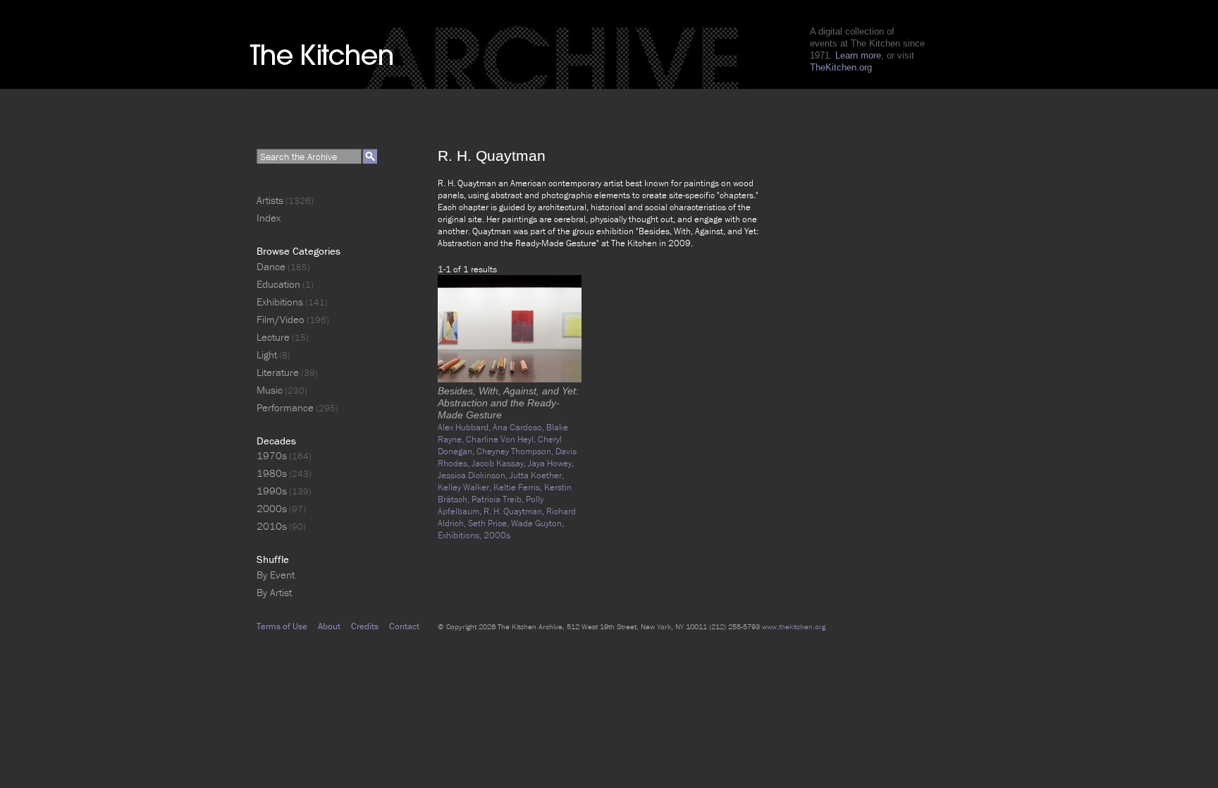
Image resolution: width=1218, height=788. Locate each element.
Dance (271, 266)
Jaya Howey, (551, 463)
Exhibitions (280, 301)
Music (270, 389)
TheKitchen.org (841, 67)
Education (278, 284)
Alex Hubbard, (465, 427)
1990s (272, 490)
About (329, 626)
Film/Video (280, 319)
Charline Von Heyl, (502, 439)
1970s (272, 455)
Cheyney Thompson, (515, 451)
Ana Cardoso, (519, 427)
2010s (272, 526)
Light (267, 354)
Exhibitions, (461, 535)
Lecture (273, 337)
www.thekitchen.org (793, 626)
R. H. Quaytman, (515, 511)
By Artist (274, 592)
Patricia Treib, (499, 499)
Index (269, 217)
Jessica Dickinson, (474, 475)
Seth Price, (489, 523)
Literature (278, 372)
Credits (365, 626)
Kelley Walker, (465, 487)
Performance (285, 407)
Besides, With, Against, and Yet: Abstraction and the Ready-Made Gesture (508, 402)
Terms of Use (282, 626)
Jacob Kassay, (500, 463)
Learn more (858, 55)
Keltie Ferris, (518, 487)
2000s (497, 535)
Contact (404, 626)
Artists (270, 200)
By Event (276, 574)
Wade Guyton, (537, 523)
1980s (272, 473)
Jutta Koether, (537, 475)
